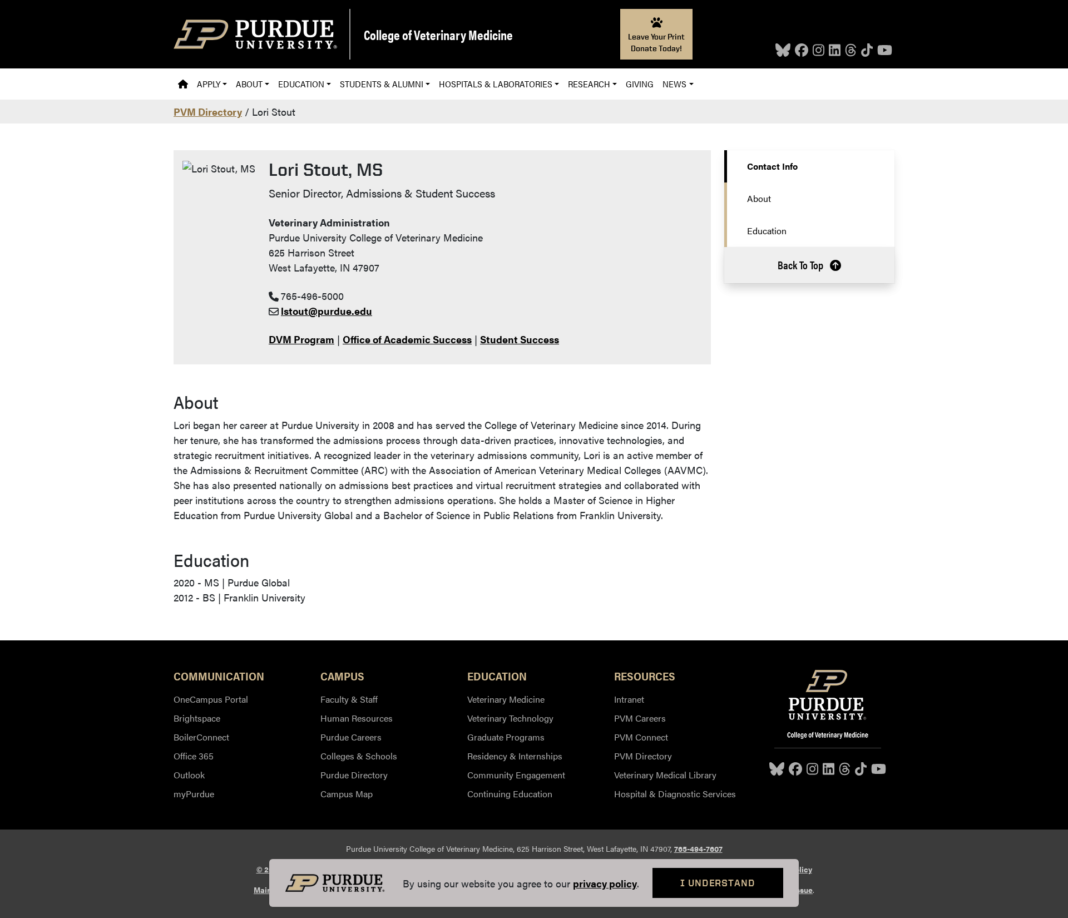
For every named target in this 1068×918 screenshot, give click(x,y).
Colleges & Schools (358, 755)
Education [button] (301, 83)
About (759, 198)
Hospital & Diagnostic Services (675, 793)
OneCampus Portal (211, 699)
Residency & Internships (514, 755)
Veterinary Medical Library (665, 774)
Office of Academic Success (407, 339)
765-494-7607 (698, 848)
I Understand (717, 883)
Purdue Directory (354, 774)
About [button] (249, 83)
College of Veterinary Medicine (438, 34)
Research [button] (589, 83)
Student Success (519, 339)
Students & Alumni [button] (381, 83)
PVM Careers (640, 718)
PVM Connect (641, 737)
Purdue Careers (351, 737)
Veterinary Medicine (506, 699)
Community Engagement (516, 774)
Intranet (629, 699)
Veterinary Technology (510, 718)
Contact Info (772, 166)
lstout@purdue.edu (326, 311)
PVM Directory (208, 112)
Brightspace (197, 718)
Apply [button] (208, 83)
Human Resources (356, 718)
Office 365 (194, 755)
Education (767, 230)
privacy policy (605, 883)
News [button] (674, 83)
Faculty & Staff (349, 699)
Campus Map (346, 793)
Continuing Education (509, 793)
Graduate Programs (506, 737)
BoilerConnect (201, 737)
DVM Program (301, 339)
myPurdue (194, 793)
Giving (640, 83)
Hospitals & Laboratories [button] (495, 83)
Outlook (189, 774)
